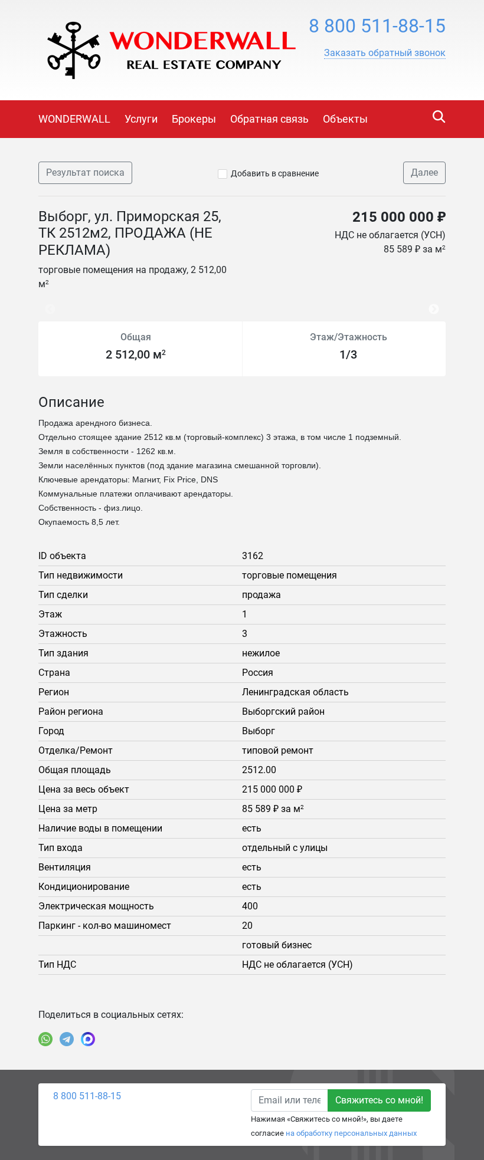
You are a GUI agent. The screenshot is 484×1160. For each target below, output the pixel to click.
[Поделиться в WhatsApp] (45, 1039)
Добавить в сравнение (275, 173)
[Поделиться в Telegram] (67, 1039)
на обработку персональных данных (351, 1133)
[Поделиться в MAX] (88, 1039)
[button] (385, 53)
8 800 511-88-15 (377, 26)
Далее (424, 172)
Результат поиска (85, 172)
